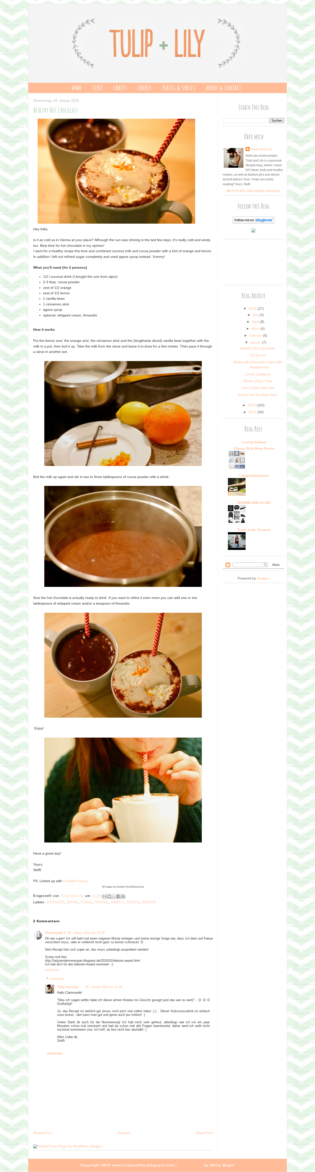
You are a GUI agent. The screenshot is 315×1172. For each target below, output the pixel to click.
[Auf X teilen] (113, 896)
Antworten (52, 970)
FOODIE (145, 88)
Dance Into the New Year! (258, 395)
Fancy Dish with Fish (258, 388)
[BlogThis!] (109, 896)
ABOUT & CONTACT (223, 88)
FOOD (86, 902)
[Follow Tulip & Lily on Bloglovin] (253, 222)
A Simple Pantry (75, 881)
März (256, 328)
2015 (253, 309)
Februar (256, 335)
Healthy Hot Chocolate (257, 348)
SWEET (117, 902)
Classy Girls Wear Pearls (254, 448)
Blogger (263, 578)
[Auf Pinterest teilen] (123, 896)
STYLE (98, 88)
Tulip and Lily (67, 987)
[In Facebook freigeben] (118, 896)
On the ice (258, 355)
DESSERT (55, 902)
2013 (253, 412)
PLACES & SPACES (178, 88)
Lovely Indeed (254, 442)
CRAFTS (120, 88)
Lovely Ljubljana (257, 374)
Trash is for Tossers (254, 530)
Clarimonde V (55, 933)
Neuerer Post (42, 1133)
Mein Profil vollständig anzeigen (253, 191)
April (256, 322)
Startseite (124, 1133)
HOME (77, 88)
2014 (252, 405)
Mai (256, 315)
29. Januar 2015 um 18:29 (86, 933)
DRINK (73, 902)
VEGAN (133, 902)
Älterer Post (204, 1133)
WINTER (149, 902)
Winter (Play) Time (257, 381)
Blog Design (190, 1165)
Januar (256, 342)
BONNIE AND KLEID (254, 503)
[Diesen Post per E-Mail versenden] (104, 896)
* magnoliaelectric (254, 476)
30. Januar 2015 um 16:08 (104, 987)
